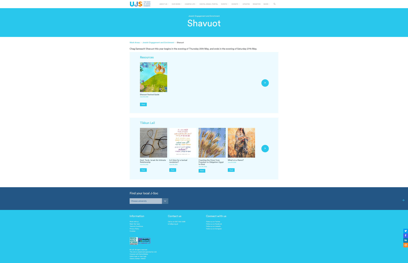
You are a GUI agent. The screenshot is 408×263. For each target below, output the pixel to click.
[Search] (274, 4)
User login (143, 256)
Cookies (132, 231)
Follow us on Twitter (213, 221)
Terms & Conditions (136, 226)
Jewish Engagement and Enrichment (158, 43)
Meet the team (135, 224)
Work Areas (135, 43)
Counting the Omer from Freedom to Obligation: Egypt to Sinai (211, 162)
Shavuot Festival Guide (149, 95)
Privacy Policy (134, 229)
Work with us (134, 221)
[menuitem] (164, 4)
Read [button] (143, 104)
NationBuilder (143, 254)
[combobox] (149, 201)
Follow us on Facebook (214, 224)
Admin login (133, 256)
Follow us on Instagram (214, 229)
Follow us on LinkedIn (213, 226)
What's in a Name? (236, 160)
